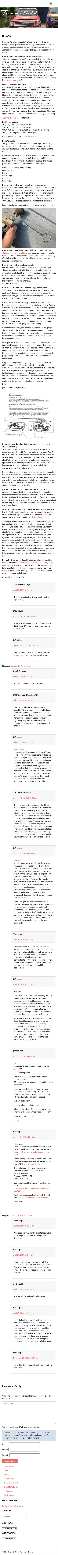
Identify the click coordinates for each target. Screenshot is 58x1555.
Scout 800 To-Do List (11, 1487)
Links (6, 1471)
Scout (9, 1552)
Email (5, 1450)
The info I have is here (31, 1164)
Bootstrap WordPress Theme (23, 1552)
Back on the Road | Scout (21, 666)
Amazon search (30, 137)
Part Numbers (9, 1495)
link (35, 133)
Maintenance (8, 1491)
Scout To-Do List (9, 1479)
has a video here (23, 563)
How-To (6, 1475)
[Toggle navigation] (51, 3)
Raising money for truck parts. (12, 1506)
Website (5, 1455)
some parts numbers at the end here (33, 1198)
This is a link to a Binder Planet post (17, 253)
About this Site (9, 1467)
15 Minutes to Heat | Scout (21, 1215)
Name (5, 1444)
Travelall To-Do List (11, 1483)
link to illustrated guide (12, 80)
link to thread (49, 78)
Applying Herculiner (10, 118)
